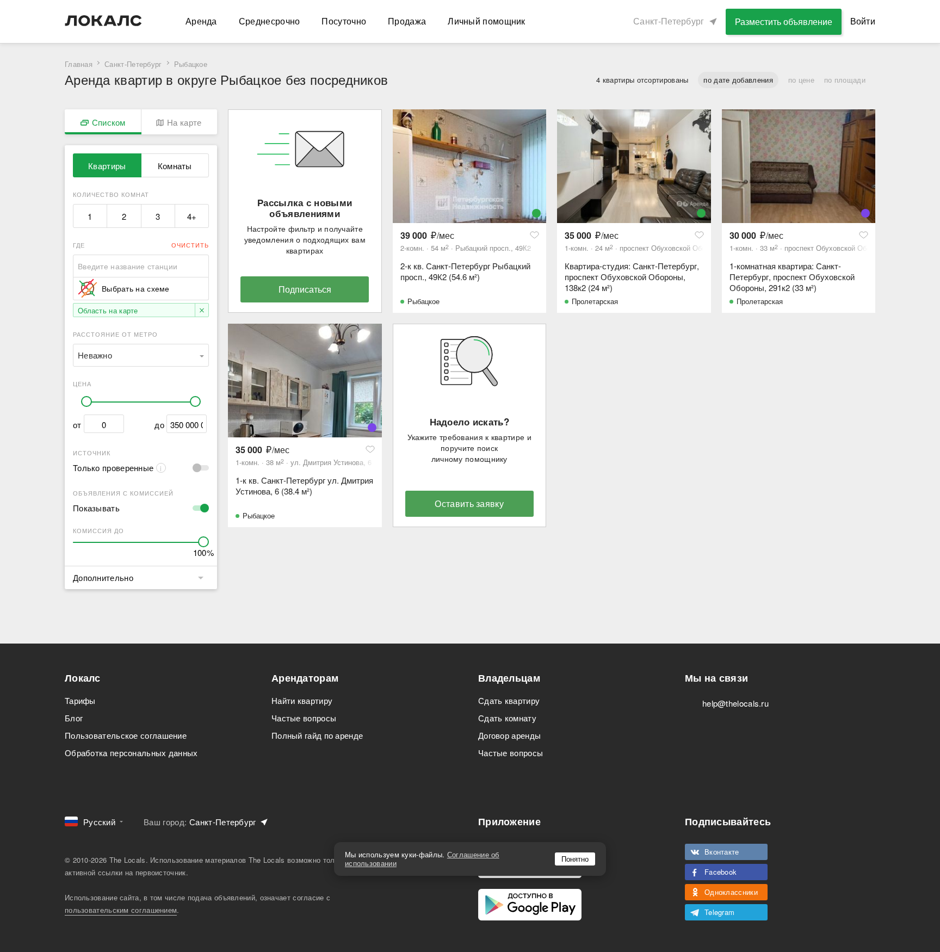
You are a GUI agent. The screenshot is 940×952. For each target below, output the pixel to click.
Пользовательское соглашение (126, 735)
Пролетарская (595, 301)
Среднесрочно (269, 21)
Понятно (575, 859)
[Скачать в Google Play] (530, 904)
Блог (74, 718)
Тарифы (80, 700)
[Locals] (103, 20)
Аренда (201, 21)
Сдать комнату (507, 718)
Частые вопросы (303, 718)
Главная (78, 64)
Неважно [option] (95, 355)
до (159, 424)
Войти (863, 21)
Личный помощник (486, 21)
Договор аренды (509, 735)
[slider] (86, 401)
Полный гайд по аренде (317, 735)
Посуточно (343, 21)
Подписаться (305, 289)
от (77, 424)
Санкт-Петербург (133, 64)
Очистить (190, 244)
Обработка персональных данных (131, 752)
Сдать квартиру (509, 700)
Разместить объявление (783, 21)
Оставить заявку (469, 503)
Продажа (407, 21)
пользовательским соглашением (121, 910)
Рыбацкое (423, 301)
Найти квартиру (301, 700)
